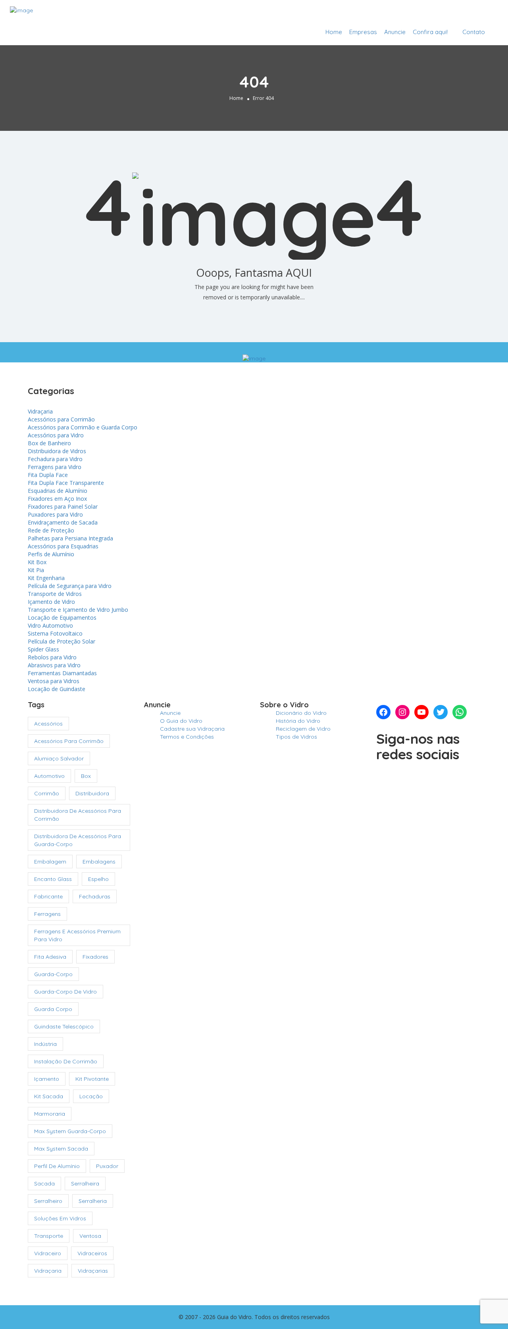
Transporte (48, 1235)
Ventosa (90, 1235)
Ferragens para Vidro (54, 467)
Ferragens (47, 913)
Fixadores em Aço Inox (57, 498)
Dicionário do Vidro (301, 712)
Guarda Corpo (53, 1009)
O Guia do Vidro (181, 720)
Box (86, 775)
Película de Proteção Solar (61, 641)
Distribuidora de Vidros (57, 451)
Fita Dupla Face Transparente (66, 482)
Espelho (98, 879)
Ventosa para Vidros (53, 681)
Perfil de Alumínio (57, 1166)
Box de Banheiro (49, 443)
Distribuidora (92, 793)
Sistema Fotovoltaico (55, 633)
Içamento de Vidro (51, 601)
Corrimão (46, 793)
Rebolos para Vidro (52, 657)
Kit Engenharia (46, 578)
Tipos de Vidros (296, 736)
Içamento (46, 1078)
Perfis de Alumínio (51, 554)
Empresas (363, 32)
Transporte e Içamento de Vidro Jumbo (78, 609)
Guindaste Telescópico (64, 1026)
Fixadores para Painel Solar (63, 506)
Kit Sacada (48, 1096)
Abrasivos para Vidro (54, 665)
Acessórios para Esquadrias (63, 546)
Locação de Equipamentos (62, 617)
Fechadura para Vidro (55, 459)
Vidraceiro (47, 1253)
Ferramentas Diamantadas (62, 673)
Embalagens (99, 861)
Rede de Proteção (51, 530)
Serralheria (93, 1201)
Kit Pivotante (92, 1078)
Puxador (107, 1166)
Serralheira (85, 1183)
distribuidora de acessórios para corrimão (77, 814)
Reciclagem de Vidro (303, 728)
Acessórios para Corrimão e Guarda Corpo (82, 427)
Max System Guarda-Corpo (70, 1131)
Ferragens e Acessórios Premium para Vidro (77, 935)
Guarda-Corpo (53, 974)
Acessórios (48, 723)
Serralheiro (48, 1201)
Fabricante (48, 896)
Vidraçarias (93, 1270)
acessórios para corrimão (69, 741)
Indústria (45, 1043)
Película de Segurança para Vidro (70, 586)
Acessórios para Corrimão (61, 419)
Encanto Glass (53, 879)
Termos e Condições (187, 736)
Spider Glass (43, 649)
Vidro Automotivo (50, 625)
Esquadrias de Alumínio (57, 490)
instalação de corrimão (65, 1061)
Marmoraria (49, 1113)
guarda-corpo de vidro (65, 991)
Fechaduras (94, 896)
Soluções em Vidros (60, 1218)
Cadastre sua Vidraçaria (455, 13)
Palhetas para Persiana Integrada (70, 538)
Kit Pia (36, 570)
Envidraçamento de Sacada (63, 522)
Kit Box (37, 562)
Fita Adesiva (50, 956)
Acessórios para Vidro (56, 435)
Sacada (44, 1183)
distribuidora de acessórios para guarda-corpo (77, 840)
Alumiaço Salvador (59, 758)
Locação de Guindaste (56, 689)
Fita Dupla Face (48, 475)
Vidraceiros (92, 1253)
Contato (473, 32)
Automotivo (49, 775)
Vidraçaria (40, 411)
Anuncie (395, 32)
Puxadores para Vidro (55, 514)
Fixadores (95, 956)
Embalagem (50, 861)
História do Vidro (298, 720)
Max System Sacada (61, 1148)
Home (333, 32)
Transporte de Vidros (55, 593)
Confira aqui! (430, 32)
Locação (91, 1096)
